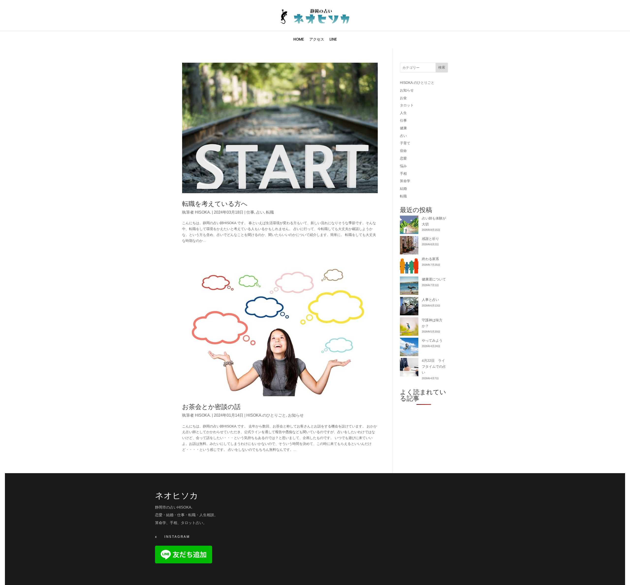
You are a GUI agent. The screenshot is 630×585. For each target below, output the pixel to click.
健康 (403, 128)
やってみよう (432, 340)
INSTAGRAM (177, 537)
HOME (298, 40)
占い (260, 212)
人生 (403, 113)
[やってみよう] (409, 348)
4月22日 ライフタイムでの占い (434, 366)
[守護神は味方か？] (409, 327)
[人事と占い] (409, 307)
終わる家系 (430, 259)
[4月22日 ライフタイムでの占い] (409, 368)
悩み (403, 166)
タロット (407, 105)
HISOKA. (203, 212)
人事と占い (430, 300)
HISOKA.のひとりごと (266, 415)
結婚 (403, 188)
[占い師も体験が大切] (409, 226)
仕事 (250, 212)
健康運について (434, 279)
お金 (403, 98)
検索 (441, 67)
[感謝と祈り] (409, 246)
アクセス (316, 40)
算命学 (405, 181)
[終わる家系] (409, 266)
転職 (270, 212)
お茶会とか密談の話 (211, 406)
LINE (333, 40)
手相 (403, 174)
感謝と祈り (430, 239)
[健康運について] (409, 287)
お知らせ (296, 415)
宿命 (403, 151)
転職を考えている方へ (215, 203)
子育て (405, 143)
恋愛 (403, 158)
